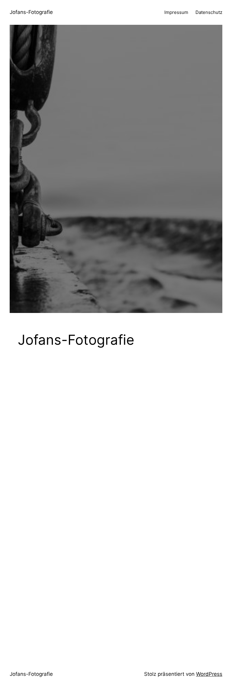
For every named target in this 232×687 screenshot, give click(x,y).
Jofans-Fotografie (31, 12)
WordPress (209, 674)
